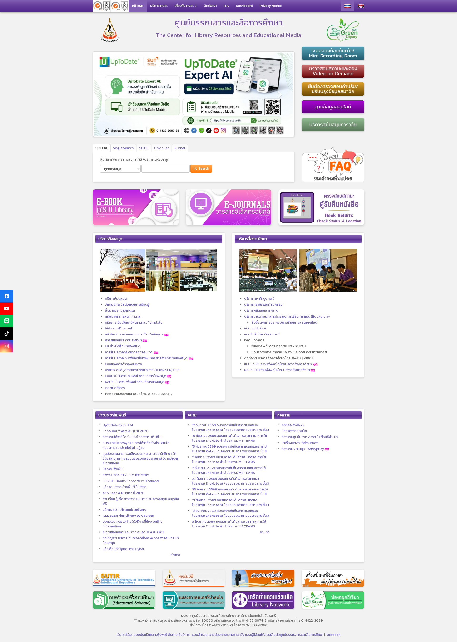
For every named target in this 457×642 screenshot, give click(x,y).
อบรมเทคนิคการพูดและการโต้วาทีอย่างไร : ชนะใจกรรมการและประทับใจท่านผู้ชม (136, 445)
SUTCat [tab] (101, 148)
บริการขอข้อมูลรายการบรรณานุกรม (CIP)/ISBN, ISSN (142, 370)
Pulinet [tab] (179, 148)
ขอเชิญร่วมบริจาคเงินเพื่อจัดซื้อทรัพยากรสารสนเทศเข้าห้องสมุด (141, 541)
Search (203, 168)
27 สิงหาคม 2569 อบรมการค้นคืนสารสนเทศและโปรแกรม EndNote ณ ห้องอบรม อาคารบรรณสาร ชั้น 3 (230, 481)
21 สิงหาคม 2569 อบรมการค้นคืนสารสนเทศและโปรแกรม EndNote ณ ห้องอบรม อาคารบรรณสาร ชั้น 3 (230, 502)
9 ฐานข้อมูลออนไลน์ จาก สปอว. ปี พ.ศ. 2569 (133, 532)
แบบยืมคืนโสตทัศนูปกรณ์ (261, 334)
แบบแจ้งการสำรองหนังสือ (123, 364)
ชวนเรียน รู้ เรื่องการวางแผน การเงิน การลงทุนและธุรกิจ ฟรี (141, 501)
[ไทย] (347, 5)
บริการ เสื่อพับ (113, 469)
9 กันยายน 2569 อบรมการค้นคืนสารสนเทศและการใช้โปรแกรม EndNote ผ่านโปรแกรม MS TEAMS (229, 460)
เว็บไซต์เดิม (124, 634)
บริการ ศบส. (159, 5)
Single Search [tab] (123, 148)
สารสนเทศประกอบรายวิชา (123, 340)
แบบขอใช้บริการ (255, 328)
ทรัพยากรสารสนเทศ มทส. (123, 316)
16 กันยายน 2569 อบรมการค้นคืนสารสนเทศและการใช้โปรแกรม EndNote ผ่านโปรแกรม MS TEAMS (229, 438)
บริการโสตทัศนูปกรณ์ (259, 298)
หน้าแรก (137, 5)
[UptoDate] (193, 94)
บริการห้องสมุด (116, 298)
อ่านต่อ (175, 554)
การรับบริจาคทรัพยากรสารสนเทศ (128, 352)
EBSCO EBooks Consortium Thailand (131, 481)
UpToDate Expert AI (118, 425)
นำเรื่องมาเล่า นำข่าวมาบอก (300, 442)
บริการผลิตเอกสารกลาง (261, 310)
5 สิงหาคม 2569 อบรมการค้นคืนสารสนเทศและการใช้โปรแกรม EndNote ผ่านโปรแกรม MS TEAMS (229, 524)
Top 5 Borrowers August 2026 (125, 431)
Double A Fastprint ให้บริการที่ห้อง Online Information (132, 524)
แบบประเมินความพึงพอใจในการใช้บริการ (162, 634)
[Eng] (361, 5)
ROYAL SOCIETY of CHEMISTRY (126, 475)
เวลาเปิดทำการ (115, 387)
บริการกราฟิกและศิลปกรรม (263, 304)
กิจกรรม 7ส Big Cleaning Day (303, 448)
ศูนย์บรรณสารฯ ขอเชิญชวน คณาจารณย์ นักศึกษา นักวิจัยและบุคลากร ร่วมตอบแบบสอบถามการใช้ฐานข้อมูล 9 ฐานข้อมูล (140, 458)
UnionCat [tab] (161, 148)
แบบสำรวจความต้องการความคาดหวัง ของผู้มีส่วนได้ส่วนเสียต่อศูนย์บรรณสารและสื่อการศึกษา (257, 634)
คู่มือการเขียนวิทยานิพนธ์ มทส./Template (133, 322)
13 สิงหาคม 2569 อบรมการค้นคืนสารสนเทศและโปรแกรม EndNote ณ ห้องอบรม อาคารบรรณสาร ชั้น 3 (230, 513)
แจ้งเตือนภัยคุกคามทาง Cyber (123, 548)
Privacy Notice (271, 5)
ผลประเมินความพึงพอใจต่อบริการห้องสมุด (134, 381)
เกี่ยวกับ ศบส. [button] (184, 5)
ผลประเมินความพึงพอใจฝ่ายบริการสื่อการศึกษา (277, 370)
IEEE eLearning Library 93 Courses (128, 515)
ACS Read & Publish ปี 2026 (123, 492)
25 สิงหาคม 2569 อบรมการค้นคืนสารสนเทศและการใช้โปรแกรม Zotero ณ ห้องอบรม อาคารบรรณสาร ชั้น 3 (230, 492)
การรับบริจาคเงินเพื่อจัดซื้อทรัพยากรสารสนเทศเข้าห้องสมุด (146, 358)
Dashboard (244, 5)
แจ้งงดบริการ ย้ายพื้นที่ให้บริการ (125, 487)
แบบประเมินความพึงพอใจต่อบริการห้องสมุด (135, 376)
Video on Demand (118, 328)
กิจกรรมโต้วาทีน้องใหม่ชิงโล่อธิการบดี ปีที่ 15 (132, 437)
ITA (226, 5)
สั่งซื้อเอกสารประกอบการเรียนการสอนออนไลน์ (284, 322)
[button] (108, 94)
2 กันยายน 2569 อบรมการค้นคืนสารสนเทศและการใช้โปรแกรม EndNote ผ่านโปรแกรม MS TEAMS (229, 470)
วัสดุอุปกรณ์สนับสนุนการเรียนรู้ (127, 304)
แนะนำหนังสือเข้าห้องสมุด (122, 346)
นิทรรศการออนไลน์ (295, 431)
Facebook (333, 634)
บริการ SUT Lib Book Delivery (124, 509)
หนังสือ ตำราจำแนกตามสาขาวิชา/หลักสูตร (134, 334)
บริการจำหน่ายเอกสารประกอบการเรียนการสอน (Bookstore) (287, 316)
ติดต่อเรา (210, 5)
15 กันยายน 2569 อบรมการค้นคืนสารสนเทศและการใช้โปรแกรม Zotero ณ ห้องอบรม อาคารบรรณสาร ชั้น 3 (229, 449)
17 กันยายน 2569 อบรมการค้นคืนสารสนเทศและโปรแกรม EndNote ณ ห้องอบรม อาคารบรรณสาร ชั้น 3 (230, 427)
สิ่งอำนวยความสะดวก (120, 310)
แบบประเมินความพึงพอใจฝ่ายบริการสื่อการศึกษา (278, 364)
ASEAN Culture (293, 425)
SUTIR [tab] (144, 148)
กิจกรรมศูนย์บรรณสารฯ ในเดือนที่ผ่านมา (310, 437)
